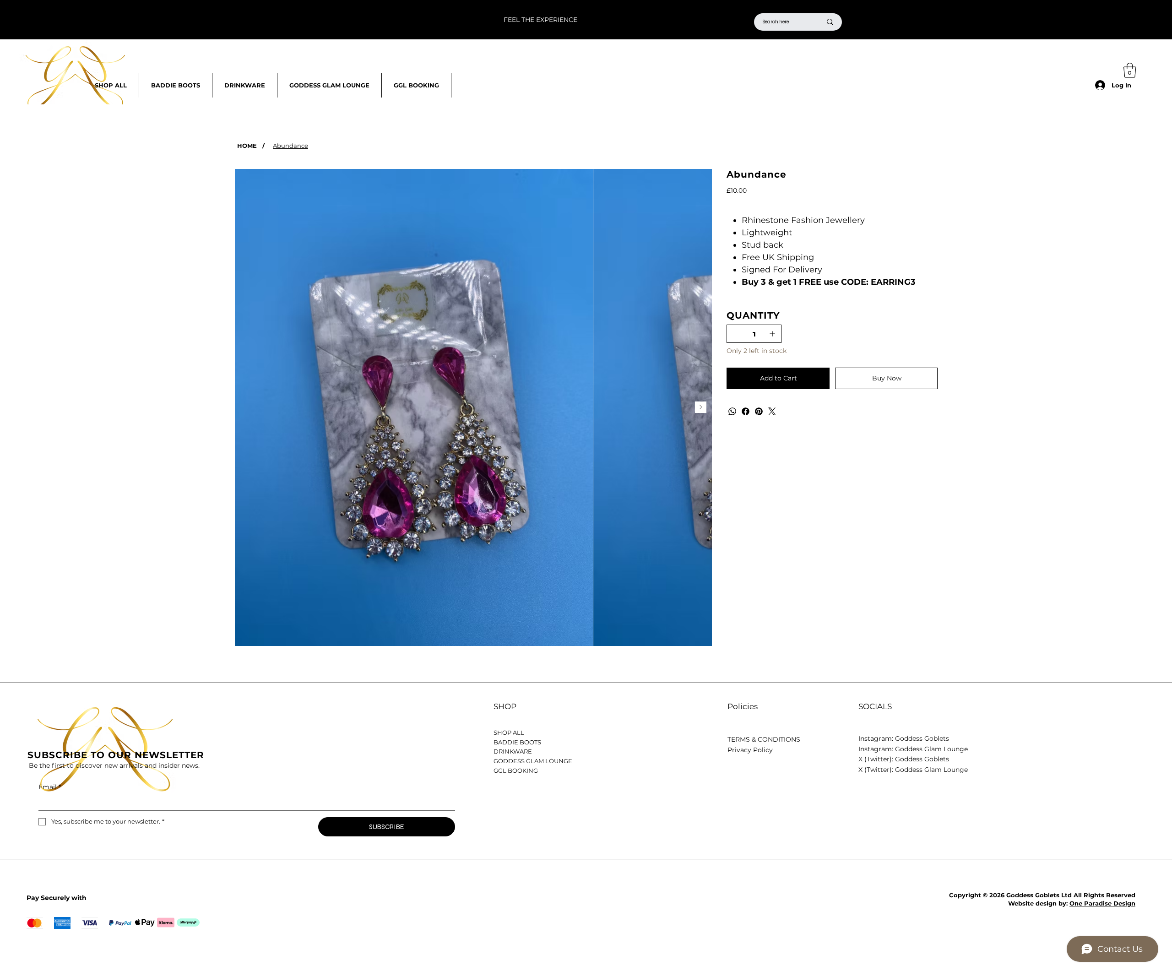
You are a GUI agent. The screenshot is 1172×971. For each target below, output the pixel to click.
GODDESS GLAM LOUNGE (533, 761)
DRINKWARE (513, 751)
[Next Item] (700, 407)
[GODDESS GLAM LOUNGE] (692, 761)
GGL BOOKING (516, 770)
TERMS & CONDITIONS (763, 739)
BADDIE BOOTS (517, 742)
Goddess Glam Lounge (931, 749)
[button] (1129, 70)
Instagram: (876, 749)
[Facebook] (745, 411)
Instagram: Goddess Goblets (903, 738)
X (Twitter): (876, 769)
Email (49, 787)
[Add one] (772, 334)
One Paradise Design (1102, 903)
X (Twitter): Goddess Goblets (903, 759)
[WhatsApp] (732, 411)
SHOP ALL (509, 732)
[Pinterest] (759, 411)
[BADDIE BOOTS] (692, 742)
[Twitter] (772, 411)
